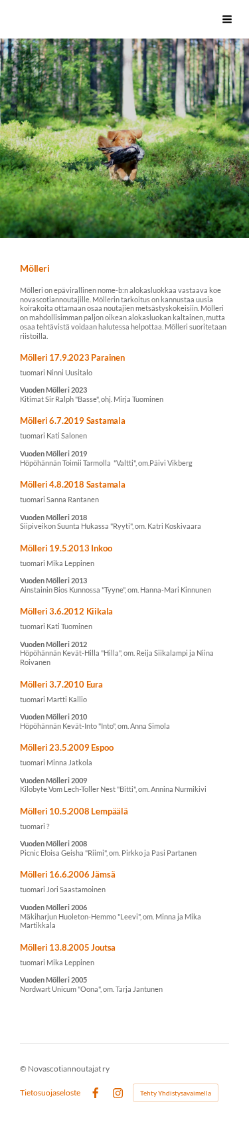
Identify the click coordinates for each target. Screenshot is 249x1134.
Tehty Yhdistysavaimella (175, 1093)
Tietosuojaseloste (50, 1093)
